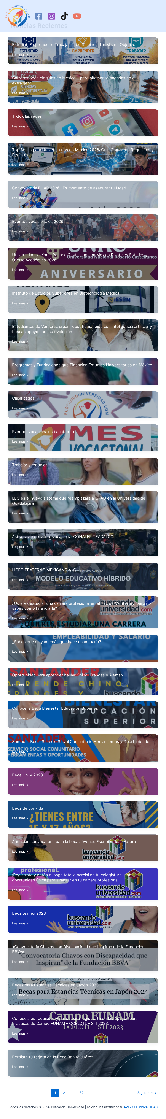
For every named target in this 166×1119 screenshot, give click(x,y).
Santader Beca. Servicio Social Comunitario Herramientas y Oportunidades (82, 741)
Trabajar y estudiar (29, 464)
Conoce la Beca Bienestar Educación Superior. (55, 708)
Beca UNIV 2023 (27, 775)
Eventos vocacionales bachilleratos (45, 431)
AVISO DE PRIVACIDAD (141, 1107)
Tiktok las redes (27, 116)
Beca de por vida (27, 808)
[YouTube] (77, 16)
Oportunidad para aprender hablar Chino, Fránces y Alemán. (68, 675)
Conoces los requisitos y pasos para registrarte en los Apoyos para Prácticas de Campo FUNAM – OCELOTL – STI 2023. (75, 1021)
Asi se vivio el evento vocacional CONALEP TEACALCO (62, 536)
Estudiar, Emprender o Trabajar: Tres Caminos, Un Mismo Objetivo (73, 44)
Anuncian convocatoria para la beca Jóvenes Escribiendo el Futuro (74, 841)
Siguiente (147, 1093)
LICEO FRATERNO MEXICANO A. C (44, 569)
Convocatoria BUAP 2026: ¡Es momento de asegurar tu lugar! (69, 188)
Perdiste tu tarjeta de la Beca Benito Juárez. (53, 1056)
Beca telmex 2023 (29, 913)
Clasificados (23, 398)
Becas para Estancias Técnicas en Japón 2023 (55, 984)
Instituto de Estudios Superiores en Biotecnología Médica (65, 293)
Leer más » (20, 54)
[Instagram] (51, 16)
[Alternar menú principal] (157, 16)
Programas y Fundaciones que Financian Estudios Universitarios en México (82, 364)
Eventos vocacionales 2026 (37, 221)
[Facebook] (38, 16)
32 (81, 1093)
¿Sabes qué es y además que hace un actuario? (56, 641)
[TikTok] (64, 16)
